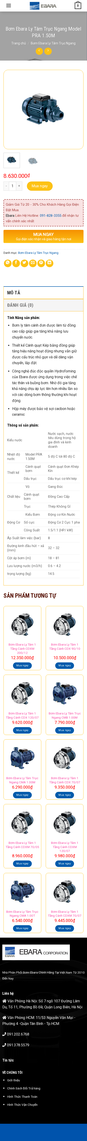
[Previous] (11, 109)
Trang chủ (18, 43)
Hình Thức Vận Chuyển (22, 1104)
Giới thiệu (13, 1080)
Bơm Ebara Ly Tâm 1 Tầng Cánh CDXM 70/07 (64, 914)
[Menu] (8, 5)
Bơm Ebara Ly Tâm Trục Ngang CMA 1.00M (22, 780)
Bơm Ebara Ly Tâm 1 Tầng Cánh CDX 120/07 (22, 715)
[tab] (43, 292)
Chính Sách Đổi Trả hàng (23, 1088)
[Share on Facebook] (16, 263)
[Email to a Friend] (33, 263)
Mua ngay (40, 186)
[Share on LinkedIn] (49, 263)
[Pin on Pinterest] (41, 263)
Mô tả (13, 292)
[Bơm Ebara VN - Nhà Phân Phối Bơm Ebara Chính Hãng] (43, 6)
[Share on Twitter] (24, 263)
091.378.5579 (18, 1045)
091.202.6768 (18, 1034)
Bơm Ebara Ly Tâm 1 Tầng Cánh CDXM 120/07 (64, 847)
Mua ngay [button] (22, 665)
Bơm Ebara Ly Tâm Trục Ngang (53, 43)
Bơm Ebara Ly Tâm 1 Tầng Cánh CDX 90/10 (64, 646)
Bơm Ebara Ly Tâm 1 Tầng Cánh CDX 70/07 (64, 780)
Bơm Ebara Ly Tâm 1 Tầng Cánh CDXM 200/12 (22, 648)
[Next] (76, 109)
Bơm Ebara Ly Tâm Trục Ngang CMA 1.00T (22, 914)
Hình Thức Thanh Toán (22, 1096)
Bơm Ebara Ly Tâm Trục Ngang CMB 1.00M (65, 715)
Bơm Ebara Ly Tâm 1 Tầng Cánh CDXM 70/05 (22, 845)
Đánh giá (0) (20, 305)
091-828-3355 (50, 216)
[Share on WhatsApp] (8, 263)
